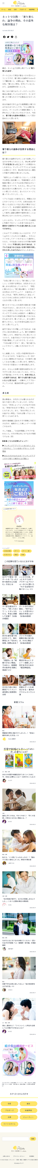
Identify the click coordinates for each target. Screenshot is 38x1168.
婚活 (9, 9)
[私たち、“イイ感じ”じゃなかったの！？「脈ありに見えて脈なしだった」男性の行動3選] (19, 850)
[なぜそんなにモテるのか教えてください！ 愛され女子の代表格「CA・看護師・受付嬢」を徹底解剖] (19, 934)
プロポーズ (22, 9)
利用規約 (31, 1156)
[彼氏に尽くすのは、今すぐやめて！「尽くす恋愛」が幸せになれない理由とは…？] (19, 809)
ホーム (3, 9)
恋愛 (15, 9)
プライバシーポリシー (19, 1156)
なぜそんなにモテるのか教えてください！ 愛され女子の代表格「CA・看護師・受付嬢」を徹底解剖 (19, 943)
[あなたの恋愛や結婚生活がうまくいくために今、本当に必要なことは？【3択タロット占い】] (19, 768)
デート (17, 551)
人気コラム (8, 554)
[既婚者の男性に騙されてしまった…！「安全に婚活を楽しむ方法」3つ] (19, 727)
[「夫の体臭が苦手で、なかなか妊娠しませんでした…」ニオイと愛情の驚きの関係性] (19, 892)
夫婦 (9, 1117)
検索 (32, 1139)
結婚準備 (31, 9)
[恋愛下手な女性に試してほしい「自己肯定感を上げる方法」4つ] (19, 978)
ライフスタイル (9, 1124)
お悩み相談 (8, 551)
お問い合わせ (6, 1156)
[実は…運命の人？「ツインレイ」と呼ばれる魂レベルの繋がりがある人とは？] (19, 1019)
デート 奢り (26, 551)
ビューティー (28, 1117)
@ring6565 (21, 540)
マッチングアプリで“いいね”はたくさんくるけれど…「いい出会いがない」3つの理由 (18, 448)
